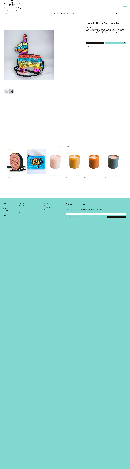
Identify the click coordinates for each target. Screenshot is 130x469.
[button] (58, 13)
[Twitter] (89, 46)
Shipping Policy (22, 208)
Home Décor (5, 212)
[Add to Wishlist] (124, 43)
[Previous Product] (5, 163)
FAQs (20, 214)
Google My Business (48, 209)
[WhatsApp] (86, 46)
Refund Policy (21, 210)
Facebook (46, 205)
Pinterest (45, 211)
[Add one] (91, 38)
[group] (65, 166)
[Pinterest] (88, 46)
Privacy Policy (21, 207)
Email (67, 213)
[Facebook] (87, 46)
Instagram (46, 207)
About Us (4, 213)
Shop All (4, 205)
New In (4, 207)
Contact (4, 217)
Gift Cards (5, 215)
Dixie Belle (5, 210)
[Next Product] (124, 163)
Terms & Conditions (23, 205)
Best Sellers (5, 208)
